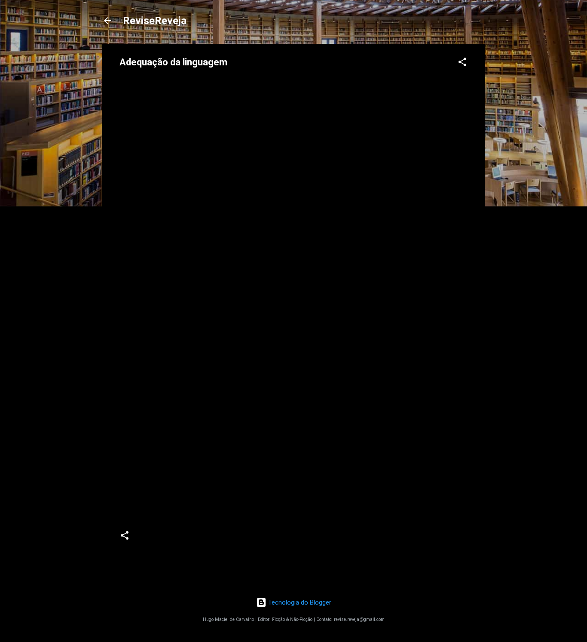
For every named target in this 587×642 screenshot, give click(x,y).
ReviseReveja (154, 21)
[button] (462, 63)
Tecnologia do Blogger (298, 602)
